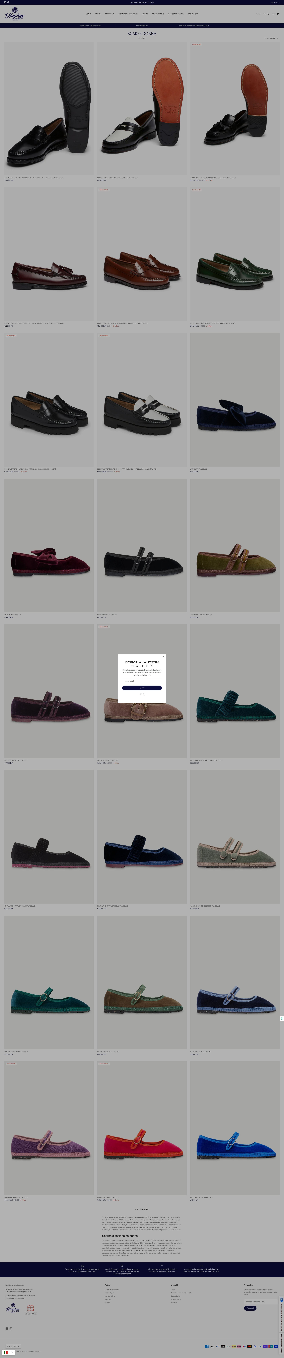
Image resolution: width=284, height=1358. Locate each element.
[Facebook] (140, 694)
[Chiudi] (163, 656)
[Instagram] (143, 694)
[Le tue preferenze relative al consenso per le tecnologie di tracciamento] (282, 1018)
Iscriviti (142, 688)
